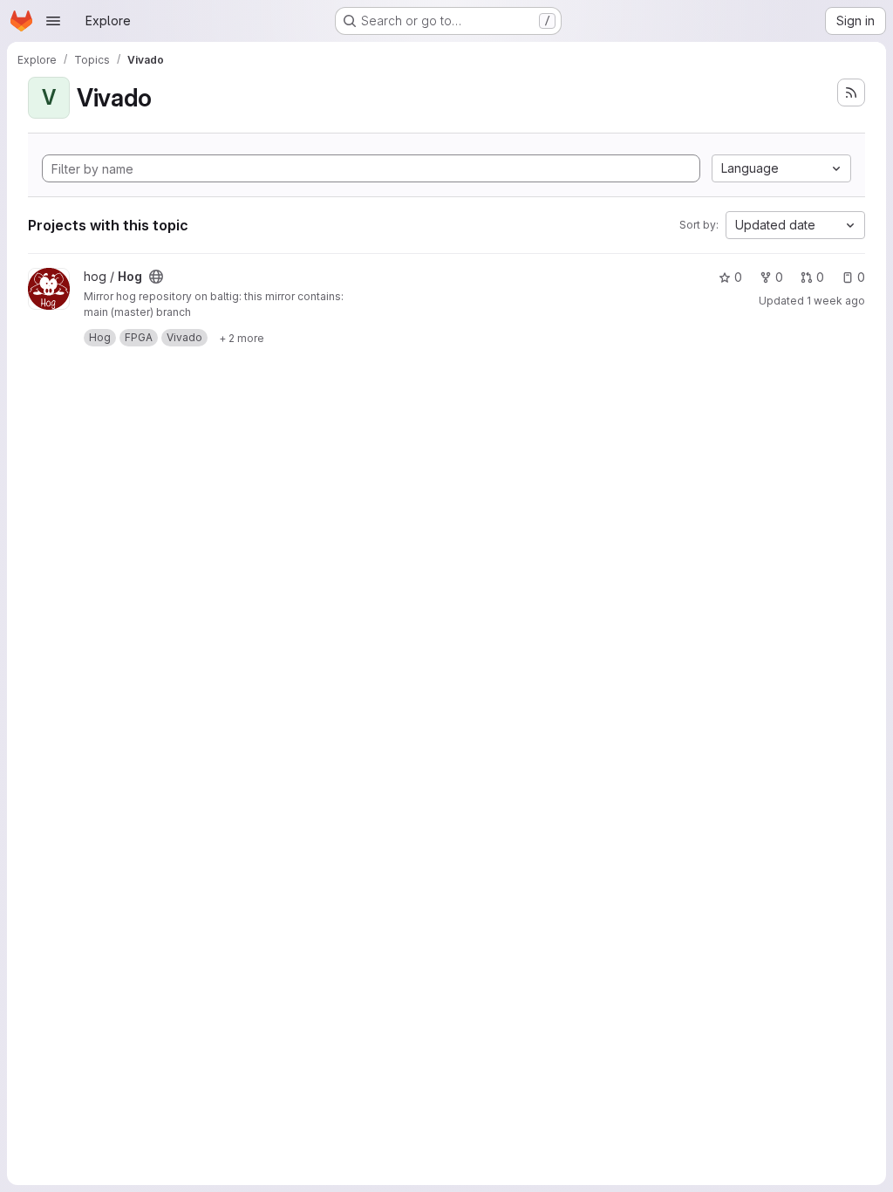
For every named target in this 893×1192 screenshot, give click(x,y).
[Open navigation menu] (53, 21)
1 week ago (836, 300)
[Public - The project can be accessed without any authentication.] (156, 277)
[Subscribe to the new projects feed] (851, 92)
